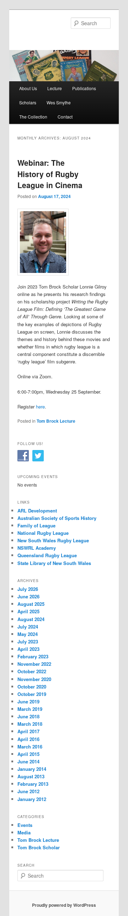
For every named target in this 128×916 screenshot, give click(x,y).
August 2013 (30, 776)
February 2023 (32, 656)
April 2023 (28, 649)
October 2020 (31, 686)
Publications (84, 88)
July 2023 (27, 641)
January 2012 (31, 799)
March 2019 (29, 709)
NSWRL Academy (36, 547)
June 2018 (28, 716)
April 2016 (28, 739)
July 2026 (27, 589)
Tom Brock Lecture (56, 421)
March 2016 (29, 746)
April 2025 (28, 611)
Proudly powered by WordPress (64, 905)
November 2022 (34, 663)
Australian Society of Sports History (56, 518)
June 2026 (28, 596)
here (40, 406)
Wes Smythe (59, 102)
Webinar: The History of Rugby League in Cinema (49, 173)
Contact (65, 117)
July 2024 (27, 626)
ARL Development (37, 510)
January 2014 (31, 769)
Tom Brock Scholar (38, 847)
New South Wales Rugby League (53, 540)
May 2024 (27, 634)
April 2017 (28, 731)
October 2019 (31, 694)
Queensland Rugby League (47, 555)
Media (24, 832)
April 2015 (28, 754)
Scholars (27, 102)
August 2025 (30, 603)
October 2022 (31, 671)
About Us (28, 88)
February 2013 (32, 783)
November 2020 (34, 679)
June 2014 (28, 761)
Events (24, 825)
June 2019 (28, 701)
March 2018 (29, 723)
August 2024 (30, 619)
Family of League (36, 525)
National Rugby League (43, 533)
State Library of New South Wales (54, 563)
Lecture (54, 88)
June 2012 (28, 791)
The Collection (33, 117)
